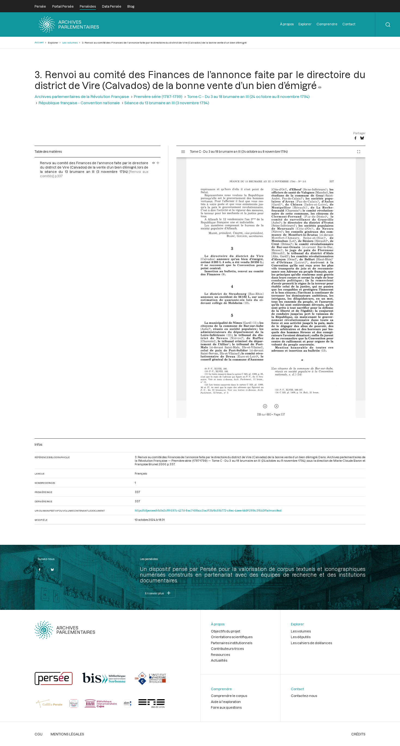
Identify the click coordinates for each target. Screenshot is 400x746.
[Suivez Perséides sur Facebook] (39, 569)
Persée (40, 6)
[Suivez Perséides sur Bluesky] (52, 569)
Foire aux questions (226, 707)
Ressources (220, 654)
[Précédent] (265, 406)
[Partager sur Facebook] (355, 138)
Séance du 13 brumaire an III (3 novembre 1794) (166, 102)
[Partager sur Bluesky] (362, 138)
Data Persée (111, 6)
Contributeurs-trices (227, 648)
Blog (130, 6)
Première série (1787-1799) (158, 96)
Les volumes (70, 42)
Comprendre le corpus (229, 696)
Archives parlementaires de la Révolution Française (82, 96)
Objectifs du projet (225, 631)
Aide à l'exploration (226, 702)
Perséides (88, 6)
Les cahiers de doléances (311, 643)
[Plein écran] (358, 151)
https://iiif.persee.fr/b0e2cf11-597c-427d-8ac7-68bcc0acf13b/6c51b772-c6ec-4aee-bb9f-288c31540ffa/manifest (208, 510)
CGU (38, 734)
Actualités (219, 660)
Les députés (300, 637)
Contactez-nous (304, 696)
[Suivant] (276, 406)
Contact (348, 24)
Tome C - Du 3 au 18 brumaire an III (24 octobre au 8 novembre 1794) (248, 96)
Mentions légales (67, 734)
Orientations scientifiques (232, 637)
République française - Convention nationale (79, 102)
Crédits (358, 734)
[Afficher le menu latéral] (183, 151)
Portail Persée (63, 6)
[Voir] (319, 85)
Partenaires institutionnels (231, 643)
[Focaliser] (157, 163)
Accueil (39, 42)
